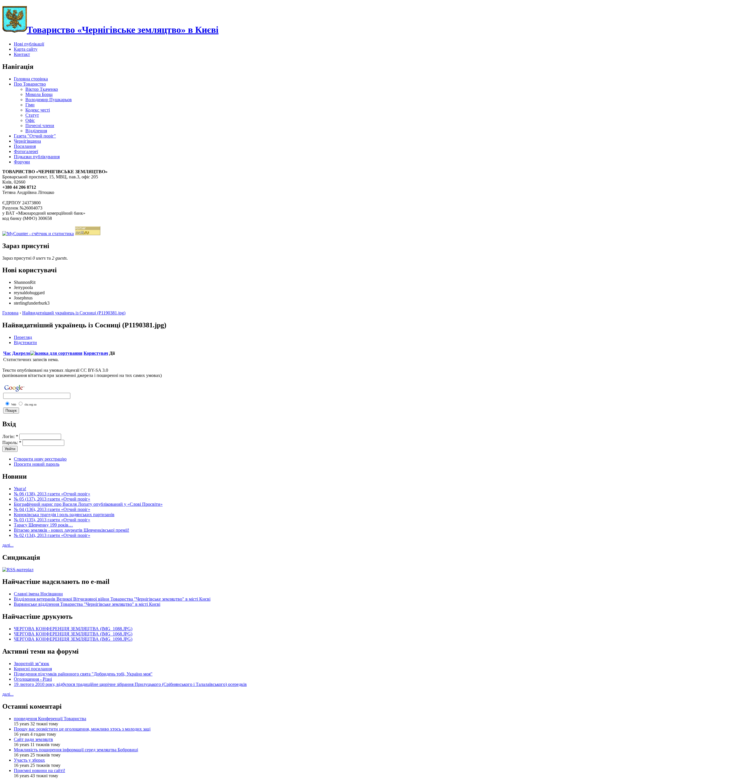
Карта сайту (25, 49)
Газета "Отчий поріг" (35, 135)
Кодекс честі (37, 109)
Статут (32, 115)
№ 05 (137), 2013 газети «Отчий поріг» (52, 499)
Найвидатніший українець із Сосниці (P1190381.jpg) (73, 312)
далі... (8, 545)
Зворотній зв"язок (31, 663)
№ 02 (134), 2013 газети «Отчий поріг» (52, 535)
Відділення (36, 130)
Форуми (22, 161)
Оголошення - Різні (33, 679)
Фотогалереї (26, 151)
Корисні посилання (33, 668)
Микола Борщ (38, 94)
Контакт (22, 54)
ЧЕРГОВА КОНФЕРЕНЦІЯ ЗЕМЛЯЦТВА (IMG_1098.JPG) (73, 639)
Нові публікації (29, 43)
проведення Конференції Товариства (50, 718)
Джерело (21, 353)
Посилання (25, 146)
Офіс (30, 120)
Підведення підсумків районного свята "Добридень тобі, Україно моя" (83, 673)
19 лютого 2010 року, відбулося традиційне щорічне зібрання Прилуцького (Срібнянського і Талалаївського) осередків (130, 684)
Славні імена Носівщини (38, 593)
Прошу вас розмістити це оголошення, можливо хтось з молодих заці (82, 729)
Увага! (20, 488)
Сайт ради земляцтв (33, 739)
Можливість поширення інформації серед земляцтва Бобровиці (76, 749)
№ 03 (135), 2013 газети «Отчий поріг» (52, 519)
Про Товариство (30, 84)
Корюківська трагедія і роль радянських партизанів (64, 514)
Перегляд (23, 337)
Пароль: (11, 442)
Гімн (30, 104)
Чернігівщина (27, 141)
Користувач (96, 353)
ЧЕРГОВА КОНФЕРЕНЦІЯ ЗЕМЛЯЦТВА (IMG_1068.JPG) (73, 633)
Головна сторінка (31, 78)
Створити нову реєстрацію (40, 458)
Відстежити (25, 342)
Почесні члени (39, 125)
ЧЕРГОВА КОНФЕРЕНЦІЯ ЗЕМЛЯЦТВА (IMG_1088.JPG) (73, 628)
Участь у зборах (29, 760)
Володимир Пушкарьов (48, 99)
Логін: (10, 436)
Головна (10, 312)
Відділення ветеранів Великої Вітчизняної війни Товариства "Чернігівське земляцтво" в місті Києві (112, 599)
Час (7, 353)
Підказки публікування (37, 156)
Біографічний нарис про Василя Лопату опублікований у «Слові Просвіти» (88, 504)
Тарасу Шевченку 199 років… (43, 524)
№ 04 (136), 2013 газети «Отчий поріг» (52, 509)
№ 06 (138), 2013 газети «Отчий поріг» (52, 493)
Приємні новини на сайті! (39, 770)
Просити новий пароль (36, 464)
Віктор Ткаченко (41, 89)
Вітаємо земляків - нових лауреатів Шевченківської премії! (71, 530)
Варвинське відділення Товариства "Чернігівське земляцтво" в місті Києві (87, 604)
